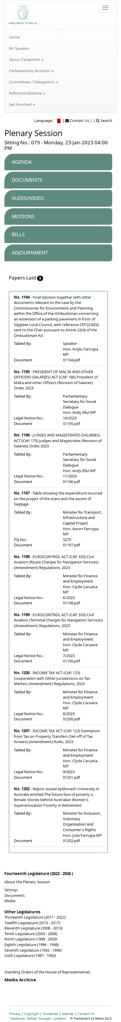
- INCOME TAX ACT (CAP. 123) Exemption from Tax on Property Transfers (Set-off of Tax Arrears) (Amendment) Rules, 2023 (57, 736)
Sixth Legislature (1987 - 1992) (30, 955)
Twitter (31, 1018)
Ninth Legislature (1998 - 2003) (30, 939)
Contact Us (86, 1013)
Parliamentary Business (30, 70)
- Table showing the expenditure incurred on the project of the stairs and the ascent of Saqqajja (58, 498)
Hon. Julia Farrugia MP (82, 835)
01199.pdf (71, 661)
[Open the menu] (105, 8)
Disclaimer (50, 1013)
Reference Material (26, 93)
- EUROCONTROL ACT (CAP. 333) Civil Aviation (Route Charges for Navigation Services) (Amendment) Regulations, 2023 (56, 562)
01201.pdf (71, 777)
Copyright (31, 1013)
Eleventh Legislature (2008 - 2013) (33, 928)
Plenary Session (33, 133)
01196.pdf (71, 481)
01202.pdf (71, 840)
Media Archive (20, 980)
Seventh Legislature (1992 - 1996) (33, 950)
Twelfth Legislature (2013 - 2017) (32, 922)
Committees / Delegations (32, 82)
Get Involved (20, 104)
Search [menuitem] (106, 120)
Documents (14, 895)
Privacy (14, 1013)
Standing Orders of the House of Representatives (47, 972)
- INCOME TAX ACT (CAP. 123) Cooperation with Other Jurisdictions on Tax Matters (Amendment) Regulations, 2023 (52, 678)
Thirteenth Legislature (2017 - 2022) (35, 917)
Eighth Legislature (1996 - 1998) (31, 944)
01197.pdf (71, 545)
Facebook (17, 1018)
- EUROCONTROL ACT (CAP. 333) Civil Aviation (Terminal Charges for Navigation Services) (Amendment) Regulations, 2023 (58, 620)
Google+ (44, 1018)
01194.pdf (71, 360)
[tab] (58, 162)
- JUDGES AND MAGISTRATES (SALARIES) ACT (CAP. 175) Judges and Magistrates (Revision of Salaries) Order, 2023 (58, 440)
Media (9, 900)
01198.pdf (71, 603)
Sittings (11, 889)
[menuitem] (60, 37)
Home (14, 37)
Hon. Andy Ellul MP (79, 412)
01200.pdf (71, 719)
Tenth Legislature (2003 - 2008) (30, 933)
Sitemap (68, 1013)
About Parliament (25, 59)
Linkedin (59, 1018)
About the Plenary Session (27, 881)
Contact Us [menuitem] (79, 120)
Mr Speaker (19, 48)
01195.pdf (71, 423)
